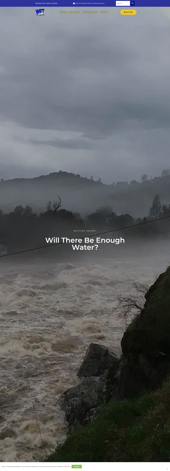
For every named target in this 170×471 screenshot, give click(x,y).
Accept (76, 466)
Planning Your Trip (90, 12)
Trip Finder (64, 12)
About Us (104, 12)
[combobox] (123, 3)
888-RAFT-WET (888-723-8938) (46, 3)
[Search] (133, 3)
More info (67, 466)
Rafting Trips (74, 12)
